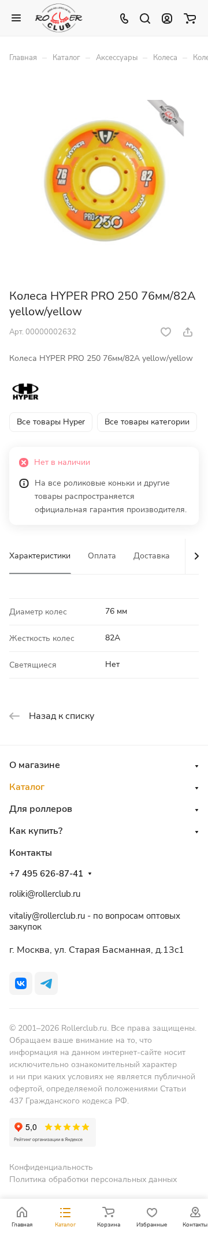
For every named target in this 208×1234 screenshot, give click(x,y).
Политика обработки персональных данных (93, 1179)
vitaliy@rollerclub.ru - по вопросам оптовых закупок (94, 921)
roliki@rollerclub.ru (44, 894)
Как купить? (35, 831)
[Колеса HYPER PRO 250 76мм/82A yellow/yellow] (104, 179)
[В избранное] (166, 332)
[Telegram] (46, 983)
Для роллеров (40, 809)
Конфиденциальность (51, 1167)
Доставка (151, 555)
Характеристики (39, 555)
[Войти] (167, 18)
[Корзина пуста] (190, 18)
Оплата (102, 555)
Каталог (26, 787)
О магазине (34, 765)
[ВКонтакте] (20, 983)
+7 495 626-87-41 (46, 873)
